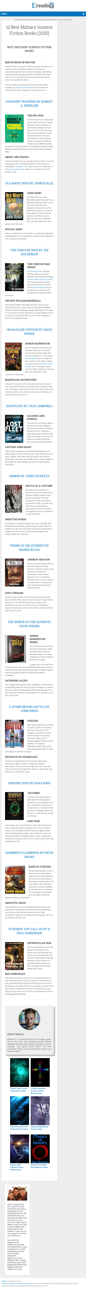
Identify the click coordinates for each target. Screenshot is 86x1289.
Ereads (4, 1281)
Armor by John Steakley (29, 476)
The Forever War (34, 271)
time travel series (37, 287)
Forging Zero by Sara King (29, 783)
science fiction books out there (40, 279)
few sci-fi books (24, 87)
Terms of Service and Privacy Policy (15, 1283)
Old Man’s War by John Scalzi (29, 183)
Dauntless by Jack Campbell (29, 406)
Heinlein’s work (22, 166)
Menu (4, 14)
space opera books (16, 169)
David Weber (30, 358)
